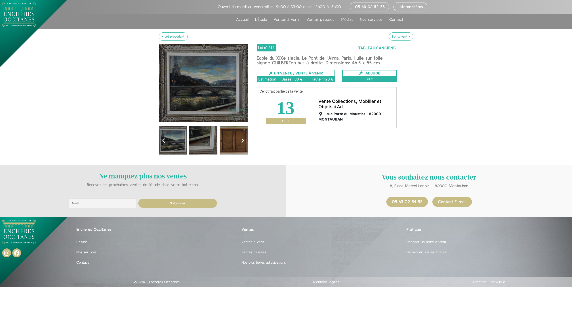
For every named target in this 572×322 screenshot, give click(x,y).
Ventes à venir (287, 19)
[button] (163, 140)
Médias (347, 19)
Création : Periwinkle (489, 282)
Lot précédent (174, 36)
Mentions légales (326, 282)
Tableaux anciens (377, 48)
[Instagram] (6, 252)
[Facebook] (16, 252)
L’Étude (261, 19)
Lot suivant (400, 36)
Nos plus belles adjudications (264, 262)
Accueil (242, 19)
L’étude (82, 242)
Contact (396, 19)
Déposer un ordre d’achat (426, 242)
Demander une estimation (426, 252)
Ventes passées (320, 19)
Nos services (371, 19)
